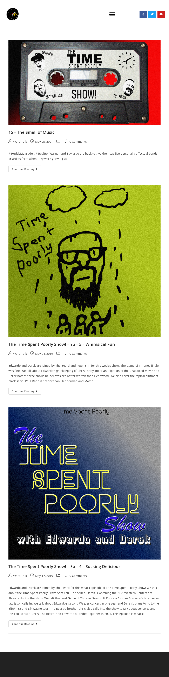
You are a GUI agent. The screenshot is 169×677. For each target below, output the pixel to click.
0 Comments (78, 141)
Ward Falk (20, 141)
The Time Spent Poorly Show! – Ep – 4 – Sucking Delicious (64, 566)
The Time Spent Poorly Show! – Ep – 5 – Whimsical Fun (61, 344)
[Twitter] (152, 14)
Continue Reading (26, 168)
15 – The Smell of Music (31, 132)
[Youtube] (161, 14)
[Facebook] (143, 14)
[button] (112, 14)
